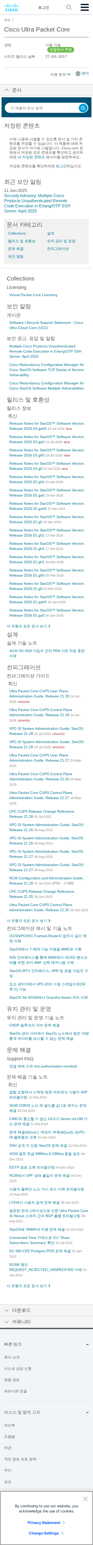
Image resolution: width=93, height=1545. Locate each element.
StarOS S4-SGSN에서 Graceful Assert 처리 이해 (48, 997)
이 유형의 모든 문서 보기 (27, 626)
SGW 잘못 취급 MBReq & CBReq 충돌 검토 (45, 1154)
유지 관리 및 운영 (61, 241)
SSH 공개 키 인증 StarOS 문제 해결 (38, 1145)
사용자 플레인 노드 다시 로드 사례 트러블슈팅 (46, 1189)
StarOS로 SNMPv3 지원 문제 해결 (37, 1229)
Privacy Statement (44, 1522)
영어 (85, 73)
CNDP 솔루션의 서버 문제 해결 (34, 1025)
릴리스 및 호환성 (21, 241)
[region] (46, 1518)
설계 (50, 233)
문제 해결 (16, 249)
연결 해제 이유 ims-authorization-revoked (43, 1066)
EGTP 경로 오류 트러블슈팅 (32, 1167)
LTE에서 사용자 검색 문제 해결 (35, 1202)
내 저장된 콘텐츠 (31, 157)
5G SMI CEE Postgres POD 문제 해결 (40, 1251)
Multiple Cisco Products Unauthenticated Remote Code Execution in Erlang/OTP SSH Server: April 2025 (45, 351)
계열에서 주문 (60, 49)
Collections (17, 233)
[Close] (85, 1498)
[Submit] (83, 108)
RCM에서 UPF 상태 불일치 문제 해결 (40, 1175)
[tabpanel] (46, 147)
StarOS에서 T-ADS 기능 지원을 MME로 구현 (45, 949)
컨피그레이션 (58, 249)
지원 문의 (58, 74)
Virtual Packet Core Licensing (33, 295)
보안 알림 (16, 256)
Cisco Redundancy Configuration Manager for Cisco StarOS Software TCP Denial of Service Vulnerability (46, 370)
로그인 (61, 166)
